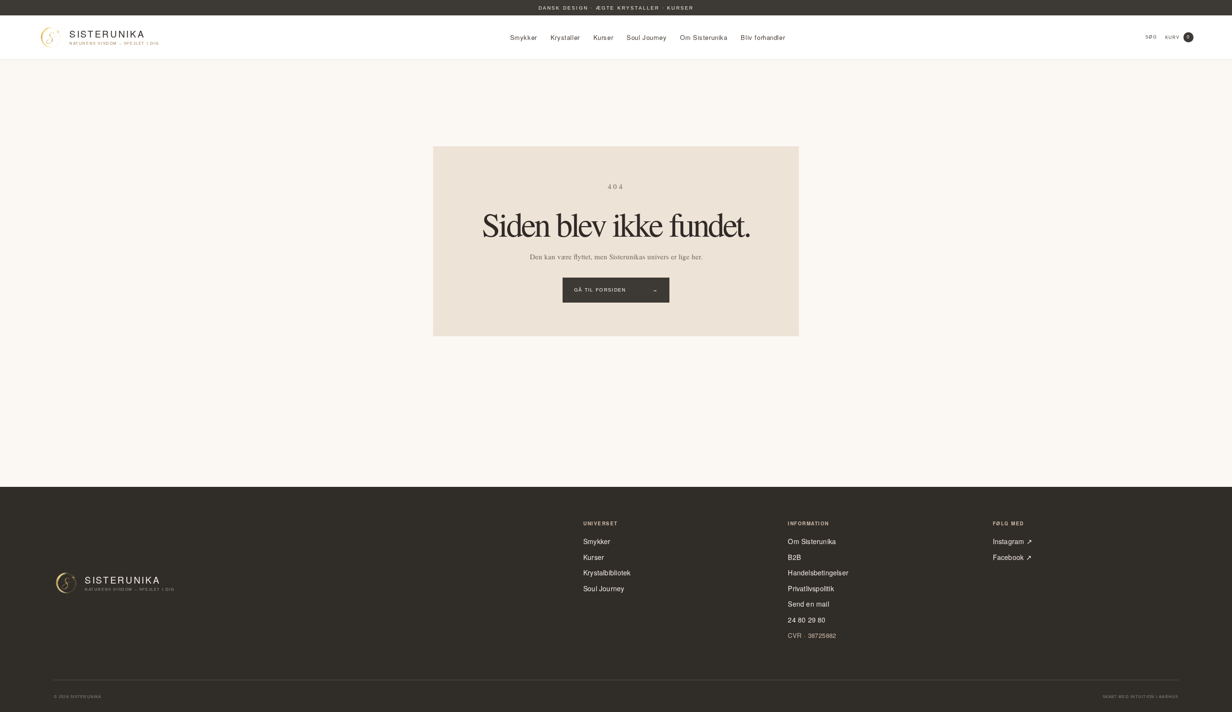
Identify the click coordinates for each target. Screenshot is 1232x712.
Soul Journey (647, 37)
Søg (1150, 37)
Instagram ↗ (1012, 541)
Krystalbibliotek (606, 572)
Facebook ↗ (1012, 557)
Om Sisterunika (703, 37)
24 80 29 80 (806, 619)
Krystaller (565, 37)
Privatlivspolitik (811, 588)
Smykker (523, 37)
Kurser (603, 37)
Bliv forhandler (763, 37)
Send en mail (808, 604)
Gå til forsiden (616, 289)
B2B (794, 557)
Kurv (1177, 37)
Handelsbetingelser (818, 572)
